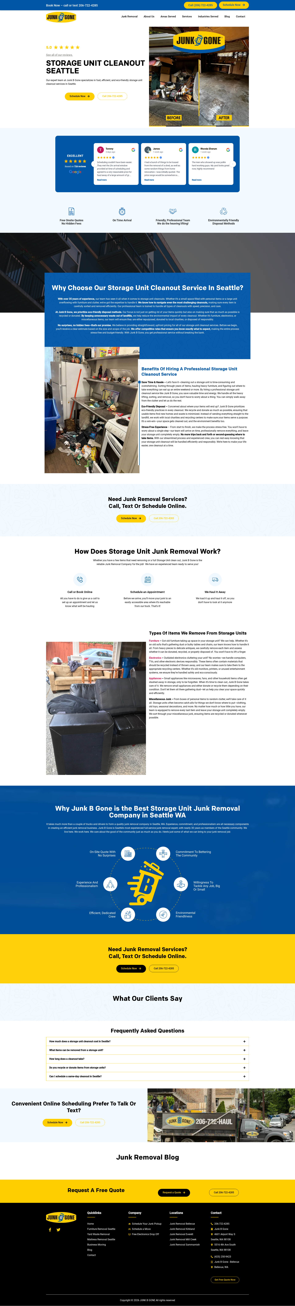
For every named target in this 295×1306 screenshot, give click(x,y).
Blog (227, 16)
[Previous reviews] (94, 164)
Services (187, 16)
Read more (102, 180)
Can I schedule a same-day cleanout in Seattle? (75, 1076)
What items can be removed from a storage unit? (76, 1050)
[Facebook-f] (50, 1230)
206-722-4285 (88, 5)
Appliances (155, 678)
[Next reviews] (233, 164)
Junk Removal (129, 16)
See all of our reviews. (59, 55)
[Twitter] (58, 1230)
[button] (147, 1041)
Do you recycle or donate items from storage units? (77, 1067)
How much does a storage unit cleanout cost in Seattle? (79, 1041)
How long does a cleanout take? (66, 1058)
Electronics (155, 657)
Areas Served (168, 16)
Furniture (154, 640)
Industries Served (208, 16)
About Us (149, 16)
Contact (240, 16)
